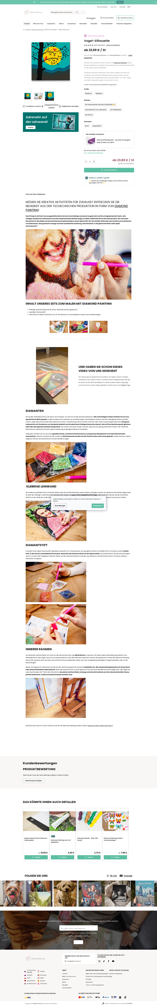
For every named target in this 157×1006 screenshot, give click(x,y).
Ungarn (42, 971)
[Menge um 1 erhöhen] (94, 162)
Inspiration (65, 979)
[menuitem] (27, 23)
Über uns (113, 7)
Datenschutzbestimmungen (77, 936)
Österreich (43, 984)
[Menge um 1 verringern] (86, 162)
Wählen (37, 857)
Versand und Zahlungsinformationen (97, 976)
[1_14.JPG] (59, 333)
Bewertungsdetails (113, 45)
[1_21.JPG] (78, 333)
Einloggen (91, 18)
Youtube (128, 875)
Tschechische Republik (31, 971)
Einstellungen (60, 506)
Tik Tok (113, 875)
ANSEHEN (120, 2)
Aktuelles (65, 985)
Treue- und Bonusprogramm (95, 985)
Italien (42, 978)
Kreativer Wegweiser (115, 974)
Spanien (42, 981)
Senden (78, 942)
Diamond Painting (120, 63)
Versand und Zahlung (95, 153)
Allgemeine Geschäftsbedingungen (97, 974)
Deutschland (31, 981)
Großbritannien (32, 984)
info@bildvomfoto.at (74, 961)
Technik (64, 974)
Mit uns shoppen (102, 7)
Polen (28, 978)
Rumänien (43, 975)
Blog (110, 976)
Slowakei (29, 975)
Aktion (64, 982)
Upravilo (126, 1003)
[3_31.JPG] (98, 333)
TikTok (123, 385)
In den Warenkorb (110, 170)
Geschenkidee (66, 988)
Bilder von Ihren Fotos (69, 976)
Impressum (89, 982)
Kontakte (122, 7)
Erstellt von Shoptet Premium (112, 1003)
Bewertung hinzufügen (33, 781)
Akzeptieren (97, 506)
